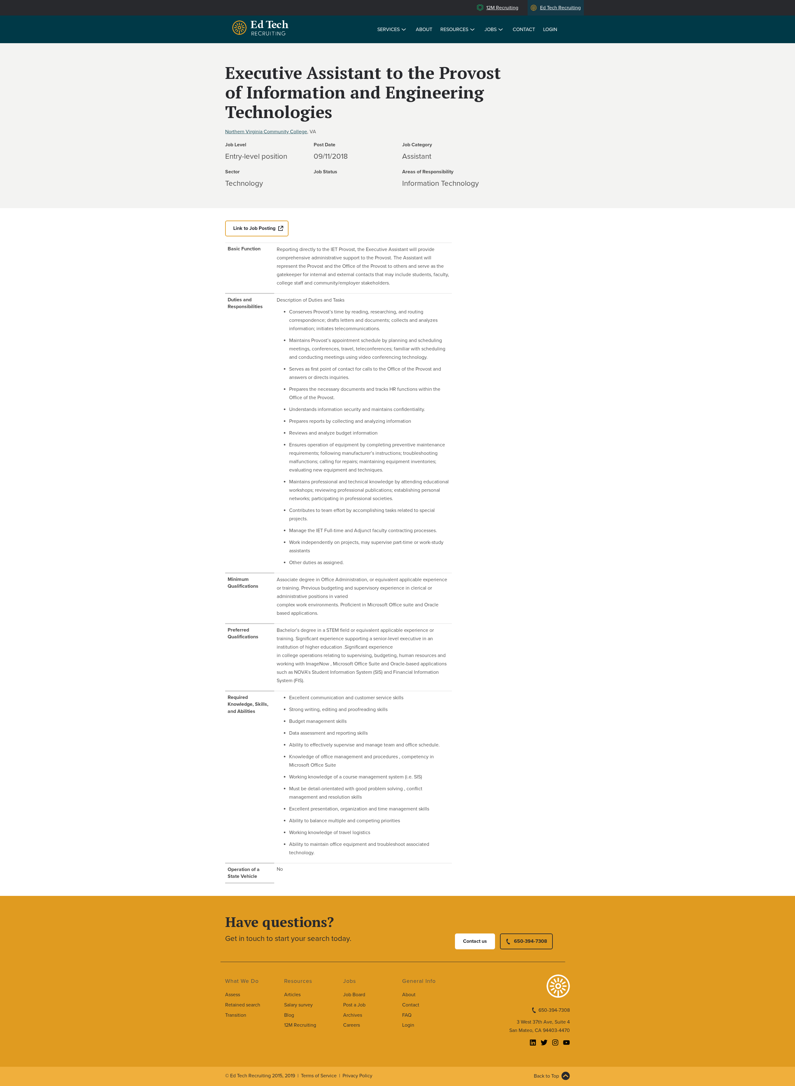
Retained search (242, 1005)
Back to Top (546, 1076)
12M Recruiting (502, 8)
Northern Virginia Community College (266, 132)
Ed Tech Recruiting (560, 8)
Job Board (354, 995)
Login (550, 29)
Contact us (475, 941)
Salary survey (298, 1005)
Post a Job (354, 1005)
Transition (235, 1015)
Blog (289, 1015)
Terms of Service (319, 1076)
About (424, 29)
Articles (292, 995)
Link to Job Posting (254, 228)
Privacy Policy (357, 1076)
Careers (351, 1025)
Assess (232, 995)
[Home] (261, 29)
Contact (524, 29)
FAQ (406, 1015)
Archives (352, 1015)
